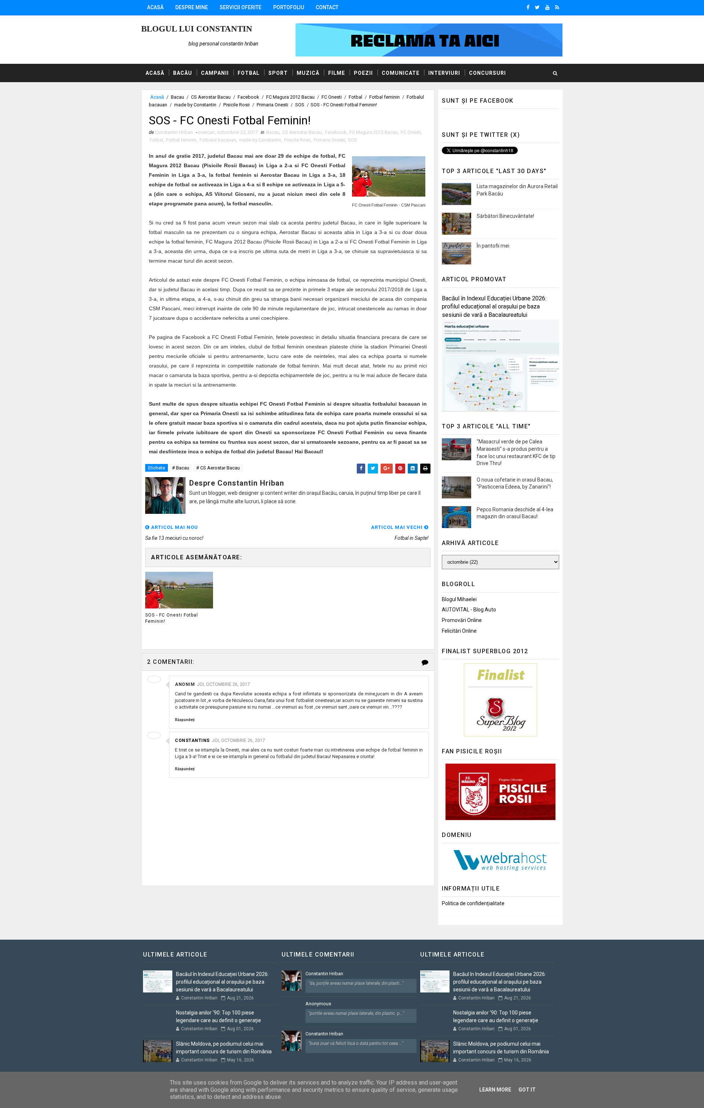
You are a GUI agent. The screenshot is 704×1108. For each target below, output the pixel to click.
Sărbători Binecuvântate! (505, 216)
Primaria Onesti (272, 104)
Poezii (363, 73)
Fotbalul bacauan (217, 140)
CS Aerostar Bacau (211, 97)
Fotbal (249, 73)
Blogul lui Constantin (196, 28)
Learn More (495, 1090)
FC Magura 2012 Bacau (290, 97)
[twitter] (537, 7)
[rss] (557, 7)
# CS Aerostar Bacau (218, 468)
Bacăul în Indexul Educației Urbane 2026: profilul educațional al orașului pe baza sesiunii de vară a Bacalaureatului (494, 307)
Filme (336, 73)
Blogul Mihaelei (459, 599)
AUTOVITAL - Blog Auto (469, 609)
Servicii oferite (240, 7)
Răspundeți (185, 720)
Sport (278, 73)
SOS (299, 104)
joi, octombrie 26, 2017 (223, 684)
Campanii (215, 73)
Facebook (248, 97)
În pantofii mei (493, 246)
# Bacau (180, 468)
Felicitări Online (459, 631)
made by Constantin (195, 104)
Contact (327, 7)
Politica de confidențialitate (473, 903)
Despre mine (191, 7)
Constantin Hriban (324, 973)
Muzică (308, 73)
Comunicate (400, 73)
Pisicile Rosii (236, 104)
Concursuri (487, 73)
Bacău (182, 73)
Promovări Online (462, 620)
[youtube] (547, 7)
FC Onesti (332, 97)
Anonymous (318, 1003)
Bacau (177, 97)
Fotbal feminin (384, 97)
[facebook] (528, 7)
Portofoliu (288, 7)
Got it (527, 1090)
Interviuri (444, 73)
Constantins (192, 740)
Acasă (155, 7)
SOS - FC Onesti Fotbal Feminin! (171, 618)
